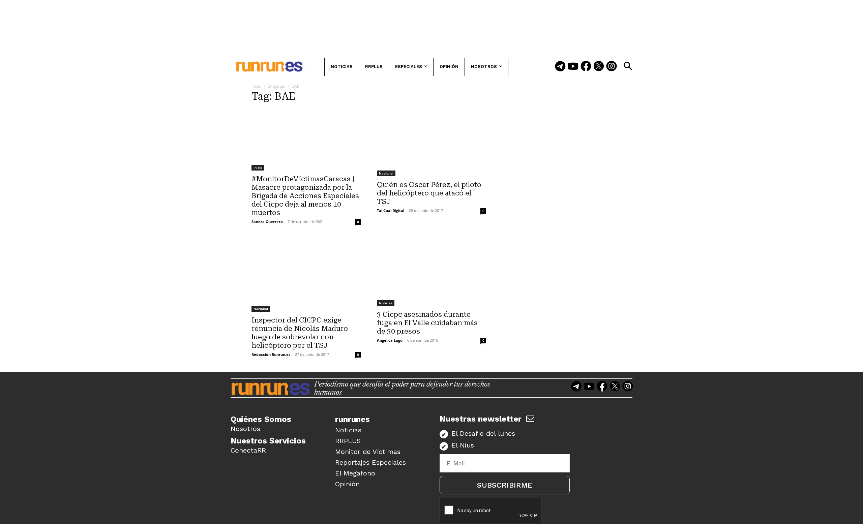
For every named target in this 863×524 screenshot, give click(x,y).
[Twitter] (598, 66)
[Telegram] (560, 66)
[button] (627, 66)
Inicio (256, 86)
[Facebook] (586, 66)
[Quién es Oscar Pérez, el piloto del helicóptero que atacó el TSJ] (431, 142)
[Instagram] (611, 66)
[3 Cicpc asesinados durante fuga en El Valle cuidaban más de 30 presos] (431, 272)
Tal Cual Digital (390, 210)
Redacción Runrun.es (270, 354)
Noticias (385, 303)
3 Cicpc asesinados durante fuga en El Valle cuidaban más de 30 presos (427, 322)
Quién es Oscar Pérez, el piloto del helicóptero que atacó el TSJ (429, 193)
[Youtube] (573, 66)
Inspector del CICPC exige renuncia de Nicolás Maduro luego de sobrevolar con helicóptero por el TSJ (299, 332)
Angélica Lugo (390, 340)
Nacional (386, 173)
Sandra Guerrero (267, 221)
